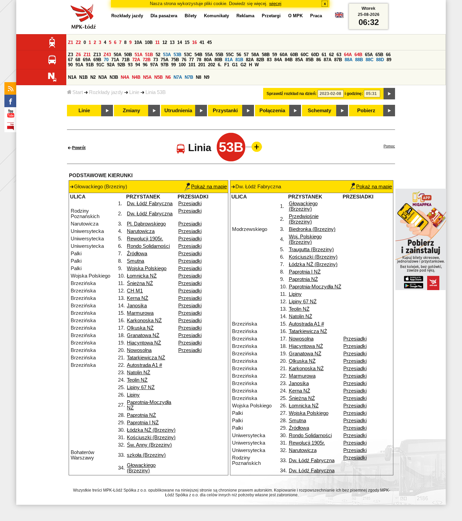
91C (100, 64)
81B (239, 59)
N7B (189, 77)
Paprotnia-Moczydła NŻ (315, 286)
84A (278, 59)
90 (70, 64)
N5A (147, 77)
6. (220, 64)
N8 (198, 77)
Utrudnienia (178, 110)
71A (115, 59)
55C (230, 54)
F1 (226, 64)
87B (338, 59)
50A (117, 54)
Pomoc (389, 146)
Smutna (135, 261)
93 (130, 64)
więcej (275, 3)
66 (388, 54)
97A (154, 64)
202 (211, 64)
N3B (114, 77)
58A (255, 54)
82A (250, 59)
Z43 (107, 54)
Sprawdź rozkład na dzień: (292, 93)
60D (315, 54)
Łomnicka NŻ (142, 276)
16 (194, 42)
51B (149, 54)
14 (179, 42)
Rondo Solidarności (148, 246)
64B (358, 54)
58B (266, 54)
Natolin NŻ (138, 372)
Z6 (78, 54)
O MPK (295, 15)
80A (208, 59)
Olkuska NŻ (140, 328)
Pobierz (366, 110)
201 (201, 64)
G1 (235, 64)
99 (173, 64)
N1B (83, 77)
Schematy (319, 110)
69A (87, 59)
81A (229, 59)
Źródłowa (137, 253)
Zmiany (131, 110)
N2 (93, 77)
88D (380, 59)
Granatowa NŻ (143, 335)
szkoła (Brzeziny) (146, 455)
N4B (136, 77)
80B (218, 59)
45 (209, 42)
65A (369, 54)
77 (191, 59)
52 (158, 54)
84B (289, 59)
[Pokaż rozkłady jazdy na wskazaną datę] (389, 93)
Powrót (79, 147)
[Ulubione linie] (254, 147)
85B (310, 59)
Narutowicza (141, 231)
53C (188, 54)
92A (111, 64)
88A (348, 59)
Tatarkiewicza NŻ (146, 357)
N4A (125, 77)
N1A (72, 77)
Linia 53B (155, 92)
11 (157, 42)
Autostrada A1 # (144, 365)
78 (199, 59)
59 (274, 54)
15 (187, 42)
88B (359, 59)
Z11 (87, 54)
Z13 (97, 54)
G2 (243, 64)
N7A (178, 77)
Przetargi (271, 15)
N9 (206, 77)
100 (182, 64)
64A (348, 54)
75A (164, 59)
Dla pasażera (164, 15)
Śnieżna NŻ (140, 283)
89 (389, 59)
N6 (168, 77)
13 (172, 42)
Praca (316, 15)
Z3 (70, 54)
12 (164, 42)
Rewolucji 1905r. (145, 238)
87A (327, 59)
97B (164, 64)
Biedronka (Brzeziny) (312, 229)
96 (145, 64)
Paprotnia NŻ (141, 415)
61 (324, 54)
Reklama (245, 15)
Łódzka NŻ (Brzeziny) (151, 430)
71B (126, 59)
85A (299, 59)
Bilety (191, 15)
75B (175, 59)
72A (136, 59)
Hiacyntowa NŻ (144, 343)
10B (149, 42)
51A (138, 54)
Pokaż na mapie (209, 186)
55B (219, 54)
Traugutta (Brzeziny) (311, 249)
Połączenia (272, 110)
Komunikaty (216, 15)
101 (191, 64)
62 (331, 54)
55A (209, 54)
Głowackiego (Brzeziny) (141, 468)
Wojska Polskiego (146, 268)
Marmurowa (140, 313)
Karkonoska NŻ (144, 320)
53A (167, 54)
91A (79, 64)
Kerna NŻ (137, 298)
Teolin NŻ (137, 380)
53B (177, 54)
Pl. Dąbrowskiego (146, 224)
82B (260, 59)
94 (137, 64)
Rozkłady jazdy (106, 92)
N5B (158, 77)
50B (128, 54)
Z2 (78, 42)
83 (269, 59)
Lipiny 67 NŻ (141, 387)
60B (294, 54)
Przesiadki (190, 203)
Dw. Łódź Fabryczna (149, 203)
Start (77, 92)
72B (147, 59)
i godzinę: (354, 93)
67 (70, 59)
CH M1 (135, 290)
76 (184, 59)
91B (90, 64)
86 (318, 59)
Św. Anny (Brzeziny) (149, 445)
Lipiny (133, 395)
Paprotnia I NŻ (143, 422)
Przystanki (225, 110)
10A (138, 42)
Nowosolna (139, 350)
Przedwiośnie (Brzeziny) (304, 219)
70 (106, 59)
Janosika (137, 305)
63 (339, 54)
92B (121, 64)
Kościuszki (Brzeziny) (151, 437)
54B (198, 54)
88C (369, 59)
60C (304, 54)
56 (238, 54)
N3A (102, 77)
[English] (339, 17)
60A (283, 54)
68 (77, 59)
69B (97, 59)
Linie (134, 92)
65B (379, 54)
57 (246, 54)
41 (202, 42)
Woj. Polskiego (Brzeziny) (305, 239)
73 (155, 59)
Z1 (70, 42)
